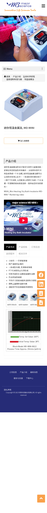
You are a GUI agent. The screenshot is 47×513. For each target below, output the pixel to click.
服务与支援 (18, 378)
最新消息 (34, 372)
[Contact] (41, 293)
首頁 (8, 76)
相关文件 (23, 253)
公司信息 (13, 372)
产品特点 (10, 246)
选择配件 (10, 253)
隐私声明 (7, 389)
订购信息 (35, 246)
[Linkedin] (41, 284)
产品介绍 (23, 372)
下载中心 (29, 378)
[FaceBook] (41, 275)
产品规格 (23, 246)
